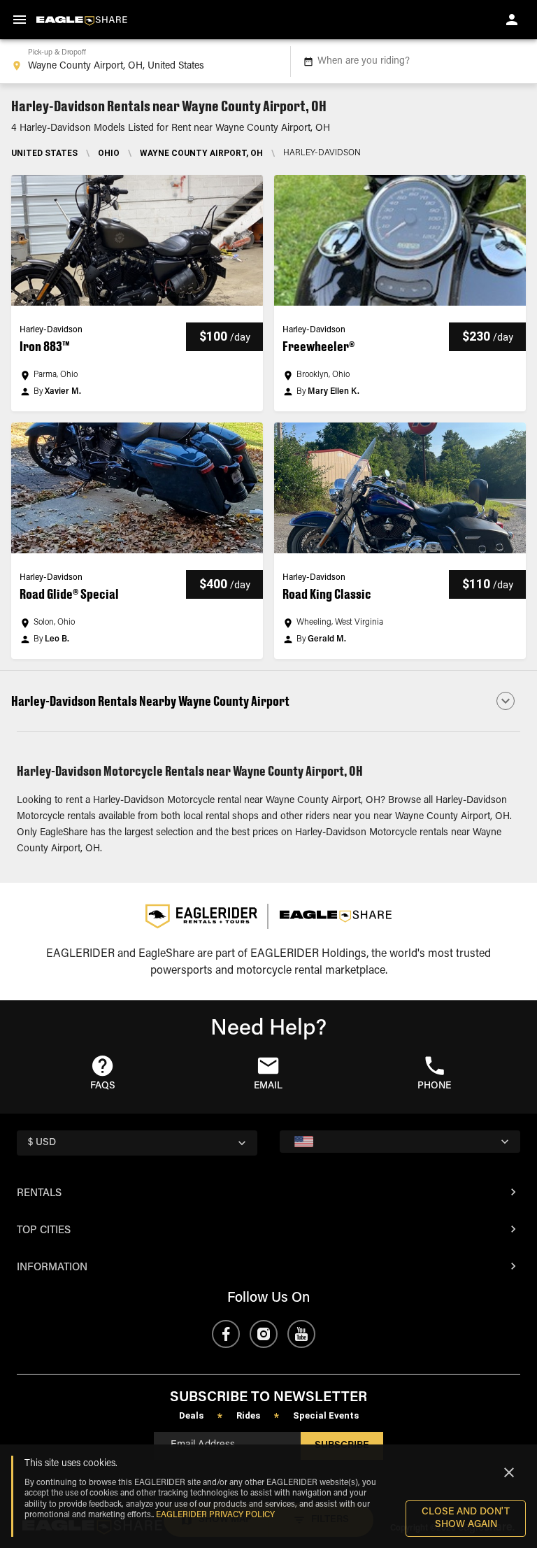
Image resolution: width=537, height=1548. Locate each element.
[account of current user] (512, 19)
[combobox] (142, 61)
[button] (137, 293)
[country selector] (400, 1141)
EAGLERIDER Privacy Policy (215, 1515)
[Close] (509, 1472)
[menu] (19, 19)
